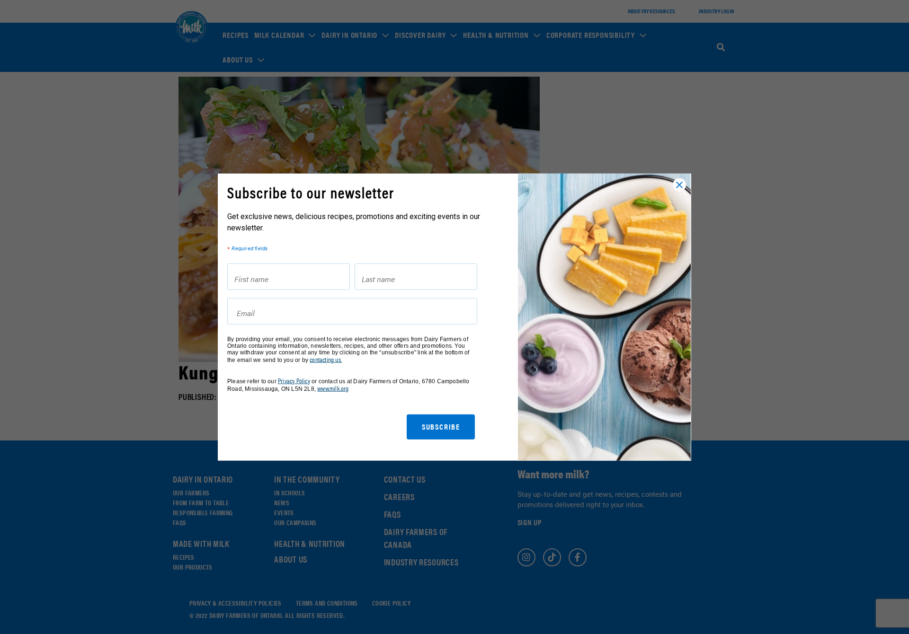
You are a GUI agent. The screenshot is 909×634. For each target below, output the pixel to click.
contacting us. (326, 359)
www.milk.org (332, 388)
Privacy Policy (294, 380)
